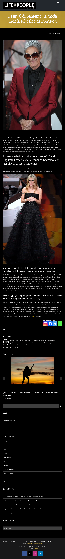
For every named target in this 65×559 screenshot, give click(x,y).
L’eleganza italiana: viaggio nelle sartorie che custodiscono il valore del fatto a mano (24, 496)
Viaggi (5, 481)
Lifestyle (6, 441)
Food (5, 432)
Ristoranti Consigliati (10, 436)
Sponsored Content (8, 473)
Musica (4, 329)
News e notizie (7, 457)
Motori (5, 449)
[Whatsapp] (60, 323)
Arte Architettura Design (9, 420)
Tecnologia (6, 477)
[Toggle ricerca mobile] (58, 3)
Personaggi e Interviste (9, 469)
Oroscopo (6, 465)
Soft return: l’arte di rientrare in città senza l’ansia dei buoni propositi (20, 500)
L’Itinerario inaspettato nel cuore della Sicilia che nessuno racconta (20, 513)
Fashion (5, 428)
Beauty (5, 424)
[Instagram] (45, 323)
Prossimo (58, 33)
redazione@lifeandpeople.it (34, 543)
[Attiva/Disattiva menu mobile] (61, 3)
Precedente (50, 33)
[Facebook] (50, 323)
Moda (5, 445)
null (4, 461)
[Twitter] (55, 323)
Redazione (7, 336)
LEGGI (36, 548)
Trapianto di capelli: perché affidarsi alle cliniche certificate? (18, 504)
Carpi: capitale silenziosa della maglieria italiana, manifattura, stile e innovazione (23, 508)
